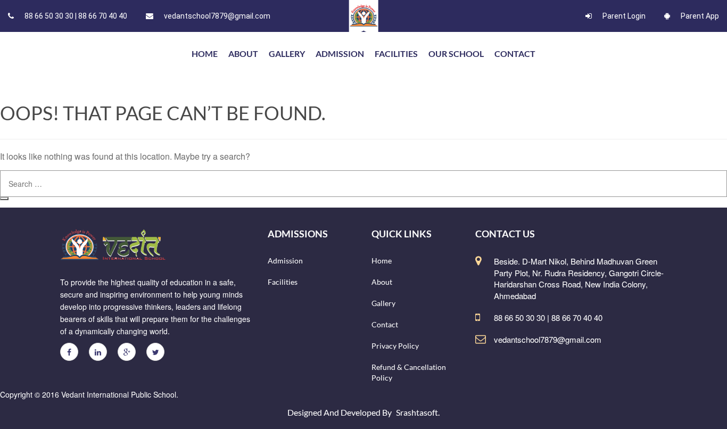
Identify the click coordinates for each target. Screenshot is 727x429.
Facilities (396, 53)
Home (381, 260)
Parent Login (624, 16)
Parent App (700, 16)
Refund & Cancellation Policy (408, 372)
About (243, 53)
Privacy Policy (395, 345)
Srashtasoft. (418, 412)
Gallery (287, 53)
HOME (205, 53)
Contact (514, 53)
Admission (340, 53)
